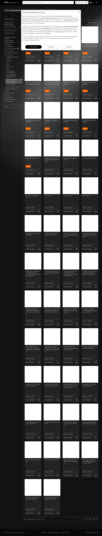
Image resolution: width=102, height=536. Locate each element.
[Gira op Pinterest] (97, 532)
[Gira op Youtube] (89, 532)
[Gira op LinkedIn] (92, 532)
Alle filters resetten (9, 19)
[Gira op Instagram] (87, 532)
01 (86, 519)
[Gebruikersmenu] (96, 2)
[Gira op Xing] (95, 532)
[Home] (10, 2)
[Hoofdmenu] (17, 3)
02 (89, 519)
